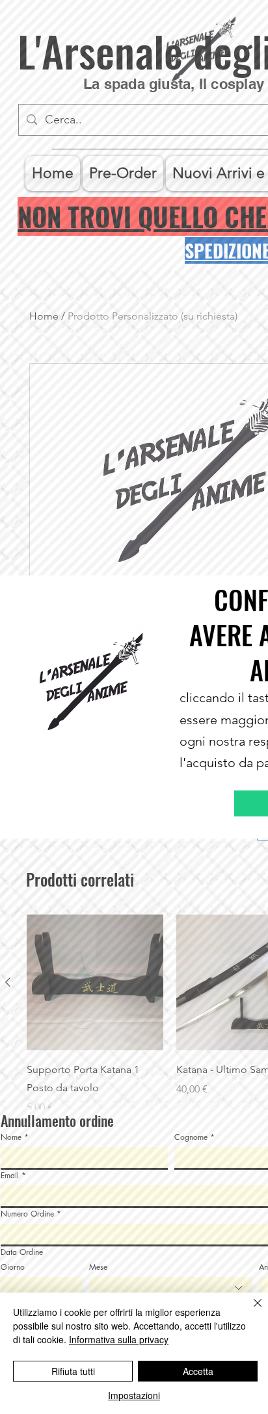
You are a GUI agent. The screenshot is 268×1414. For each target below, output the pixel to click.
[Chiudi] (249, 1310)
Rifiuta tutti (73, 1371)
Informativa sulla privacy (118, 1339)
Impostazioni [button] (134, 1395)
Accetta (198, 1371)
